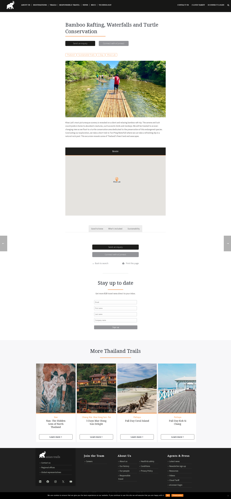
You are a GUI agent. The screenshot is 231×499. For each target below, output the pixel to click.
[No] (228, 495)
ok (168, 495)
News (85, 5)
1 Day (100, 54)
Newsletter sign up (177, 466)
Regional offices (48, 467)
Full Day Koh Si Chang (137, 422)
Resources (173, 471)
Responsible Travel (69, 5)
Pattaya (96, 417)
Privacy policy (177, 495)
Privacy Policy (147, 471)
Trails (53, 5)
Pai (68, 417)
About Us (25, 5)
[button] (117, 179)
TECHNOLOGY (105, 5)
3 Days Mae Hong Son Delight (56, 422)
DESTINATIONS (40, 5)
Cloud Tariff (198, 5)
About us (123, 461)
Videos (172, 475)
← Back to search (100, 263)
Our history (124, 466)
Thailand (71, 54)
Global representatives (51, 472)
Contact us (183, 5)
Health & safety (147, 461)
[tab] (97, 228)
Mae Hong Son (59, 417)
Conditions (145, 466)
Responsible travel (124, 477)
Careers (89, 461)
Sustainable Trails (86, 54)
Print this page (132, 263)
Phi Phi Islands (180, 417)
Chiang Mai (47, 417)
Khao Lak (111, 54)
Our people (124, 471)
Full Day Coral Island (96, 420)
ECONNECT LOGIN (216, 5)
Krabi (170, 417)
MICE (93, 5)
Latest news (174, 461)
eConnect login (175, 485)
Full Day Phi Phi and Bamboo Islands (177, 422)
